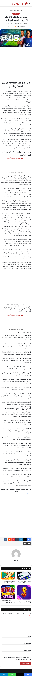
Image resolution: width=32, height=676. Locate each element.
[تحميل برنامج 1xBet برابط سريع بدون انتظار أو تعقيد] (24, 575)
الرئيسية (19, 10)
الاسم (29, 636)
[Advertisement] (16, 65)
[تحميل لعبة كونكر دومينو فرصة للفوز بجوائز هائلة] (8, 575)
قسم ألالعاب (13, 10)
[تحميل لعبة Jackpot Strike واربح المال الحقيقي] (8, 592)
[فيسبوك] (29, 539)
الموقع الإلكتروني (27, 650)
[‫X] (25, 539)
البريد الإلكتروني (27, 643)
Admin (21, 26)
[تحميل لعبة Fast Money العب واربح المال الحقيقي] (24, 592)
